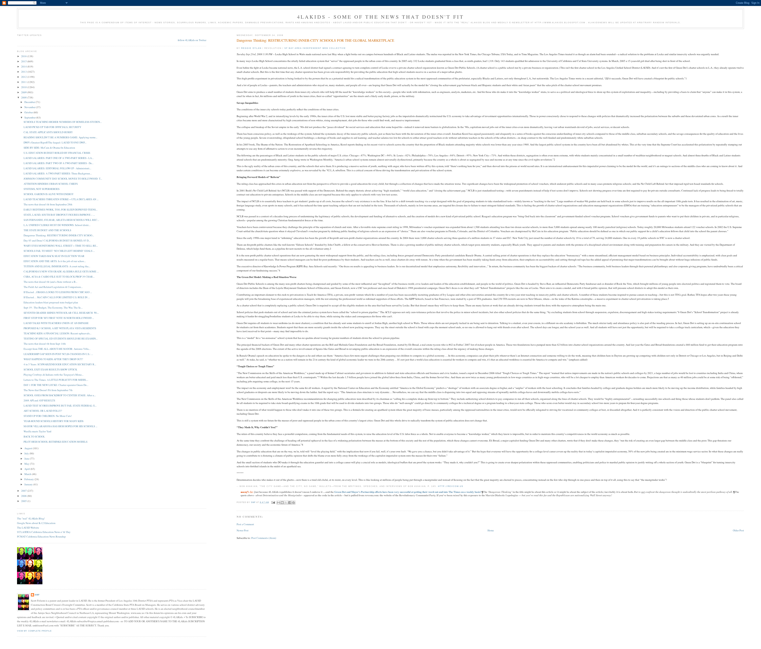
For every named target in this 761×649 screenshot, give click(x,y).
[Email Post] (273, 502)
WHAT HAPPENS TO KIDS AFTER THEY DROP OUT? (53, 359)
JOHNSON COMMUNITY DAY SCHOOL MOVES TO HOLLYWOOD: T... (63, 178)
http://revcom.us (450, 486)
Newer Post (243, 530)
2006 (24, 496)
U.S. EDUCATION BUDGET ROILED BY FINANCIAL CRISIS (57, 153)
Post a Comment (245, 524)
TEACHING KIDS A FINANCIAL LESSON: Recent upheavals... (57, 333)
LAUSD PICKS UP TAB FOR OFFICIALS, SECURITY (52, 127)
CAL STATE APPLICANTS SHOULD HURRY (48, 132)
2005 (24, 501)
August (28, 448)
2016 (24, 56)
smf (37, 595)
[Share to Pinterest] (293, 503)
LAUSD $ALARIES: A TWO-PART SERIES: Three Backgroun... (58, 173)
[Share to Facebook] (290, 503)
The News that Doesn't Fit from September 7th (48, 390)
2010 (24, 87)
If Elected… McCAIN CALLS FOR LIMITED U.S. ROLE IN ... (57, 297)
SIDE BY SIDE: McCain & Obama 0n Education (49, 147)
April (27, 469)
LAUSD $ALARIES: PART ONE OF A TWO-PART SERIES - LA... (59, 158)
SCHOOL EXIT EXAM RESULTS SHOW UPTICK (50, 369)
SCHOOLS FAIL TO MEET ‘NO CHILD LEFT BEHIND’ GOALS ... (59, 251)
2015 (24, 61)
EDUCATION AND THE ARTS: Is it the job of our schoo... (55, 261)
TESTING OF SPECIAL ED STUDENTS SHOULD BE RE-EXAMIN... (61, 338)
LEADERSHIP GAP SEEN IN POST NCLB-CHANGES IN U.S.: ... (58, 354)
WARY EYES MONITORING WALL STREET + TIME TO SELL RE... (61, 245)
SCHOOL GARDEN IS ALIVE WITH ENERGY (49, 194)
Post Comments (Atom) (263, 538)
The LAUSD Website (28, 527)
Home (491, 530)
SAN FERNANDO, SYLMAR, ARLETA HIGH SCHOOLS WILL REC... (61, 220)
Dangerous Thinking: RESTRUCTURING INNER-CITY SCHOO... (59, 235)
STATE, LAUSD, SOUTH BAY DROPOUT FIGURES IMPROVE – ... (59, 214)
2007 (24, 490)
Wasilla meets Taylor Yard (37, 431)
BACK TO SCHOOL (34, 436)
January (28, 484)
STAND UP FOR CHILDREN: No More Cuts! (48, 416)
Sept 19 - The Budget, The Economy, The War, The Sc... (53, 307)
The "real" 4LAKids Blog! (31, 518)
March (28, 474)
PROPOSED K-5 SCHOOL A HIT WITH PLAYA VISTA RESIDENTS (60, 328)
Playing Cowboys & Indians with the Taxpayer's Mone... (53, 374)
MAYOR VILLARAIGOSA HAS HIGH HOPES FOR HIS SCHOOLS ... (60, 426)
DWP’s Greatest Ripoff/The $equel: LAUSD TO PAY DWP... (55, 142)
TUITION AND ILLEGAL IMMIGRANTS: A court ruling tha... (57, 266)
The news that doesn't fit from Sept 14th (45, 343)
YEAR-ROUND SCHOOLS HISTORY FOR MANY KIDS (53, 421)
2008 (24, 97)
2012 (24, 77)
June (27, 458)
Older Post (738, 530)
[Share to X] (286, 503)
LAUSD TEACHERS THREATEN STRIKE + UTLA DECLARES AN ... (61, 199)
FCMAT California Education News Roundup (41, 536)
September (30, 117)
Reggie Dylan (251, 48)
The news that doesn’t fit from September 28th (48, 204)
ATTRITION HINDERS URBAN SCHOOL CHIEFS (51, 184)
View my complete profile (34, 631)
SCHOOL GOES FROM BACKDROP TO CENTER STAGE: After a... (60, 395)
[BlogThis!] (282, 503)
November (30, 107)
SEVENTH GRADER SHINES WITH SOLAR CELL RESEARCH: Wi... (61, 312)
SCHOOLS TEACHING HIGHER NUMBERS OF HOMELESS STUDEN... (63, 122)
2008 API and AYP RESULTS (39, 400)
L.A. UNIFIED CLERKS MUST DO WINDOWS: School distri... (57, 225)
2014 (24, 66)
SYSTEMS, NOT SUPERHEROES (41, 189)
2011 (24, 82)
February (29, 479)
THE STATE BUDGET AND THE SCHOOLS (47, 230)
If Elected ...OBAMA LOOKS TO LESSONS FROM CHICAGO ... (58, 292)
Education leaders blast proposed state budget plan (51, 302)
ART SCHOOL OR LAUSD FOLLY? (43, 410)
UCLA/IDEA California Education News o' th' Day (44, 532)
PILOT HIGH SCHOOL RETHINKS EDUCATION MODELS (55, 441)
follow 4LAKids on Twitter (192, 40)
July (27, 453)
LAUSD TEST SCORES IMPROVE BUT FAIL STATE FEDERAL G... (60, 405)
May (27, 463)
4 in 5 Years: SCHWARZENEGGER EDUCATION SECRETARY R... (60, 364)
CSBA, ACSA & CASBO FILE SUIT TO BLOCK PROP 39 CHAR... (59, 276)
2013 (24, 71)
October (28, 112)
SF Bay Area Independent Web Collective (315, 48)
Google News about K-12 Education (36, 523)
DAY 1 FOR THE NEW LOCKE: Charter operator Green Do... (56, 385)
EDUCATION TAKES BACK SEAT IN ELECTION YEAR (54, 256)
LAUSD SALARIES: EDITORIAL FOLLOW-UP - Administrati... (57, 168)
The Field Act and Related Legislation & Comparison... (53, 287)
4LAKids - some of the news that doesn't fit (380, 16)
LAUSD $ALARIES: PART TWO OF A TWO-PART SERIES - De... (59, 163)
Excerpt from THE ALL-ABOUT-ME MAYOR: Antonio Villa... (57, 349)
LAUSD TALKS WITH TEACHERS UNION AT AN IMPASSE (56, 323)
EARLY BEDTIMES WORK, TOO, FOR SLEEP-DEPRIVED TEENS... (61, 209)
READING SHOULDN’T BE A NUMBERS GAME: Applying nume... (60, 137)
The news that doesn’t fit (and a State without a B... (50, 282)
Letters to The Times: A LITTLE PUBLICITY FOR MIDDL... (56, 380)
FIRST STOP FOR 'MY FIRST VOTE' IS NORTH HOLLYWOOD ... (59, 318)
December (30, 102)
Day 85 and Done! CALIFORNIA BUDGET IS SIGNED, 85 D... (57, 240)
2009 (24, 92)
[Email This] (278, 503)
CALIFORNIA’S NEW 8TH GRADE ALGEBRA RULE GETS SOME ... (61, 271)
